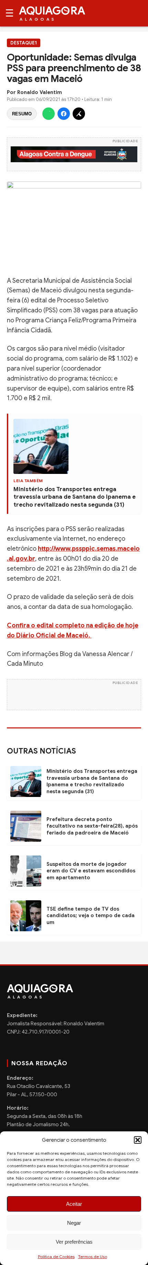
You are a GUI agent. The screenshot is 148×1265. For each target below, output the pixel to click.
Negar (74, 1223)
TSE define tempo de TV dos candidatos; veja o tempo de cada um (90, 915)
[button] (137, 1140)
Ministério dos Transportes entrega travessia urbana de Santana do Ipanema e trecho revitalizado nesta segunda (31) (74, 497)
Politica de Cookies (56, 1256)
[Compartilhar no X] (79, 113)
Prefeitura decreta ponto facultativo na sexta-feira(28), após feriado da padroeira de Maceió (92, 826)
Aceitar (74, 1204)
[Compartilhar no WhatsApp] (48, 113)
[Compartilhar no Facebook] (63, 113)
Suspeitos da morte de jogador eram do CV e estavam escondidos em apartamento (90, 871)
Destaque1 (23, 43)
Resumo (22, 113)
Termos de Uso (92, 1256)
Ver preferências (74, 1242)
